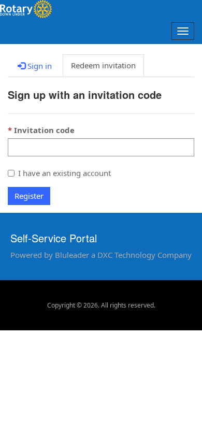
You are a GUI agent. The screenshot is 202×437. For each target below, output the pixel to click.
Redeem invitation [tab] (103, 65)
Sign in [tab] (38, 66)
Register (29, 196)
